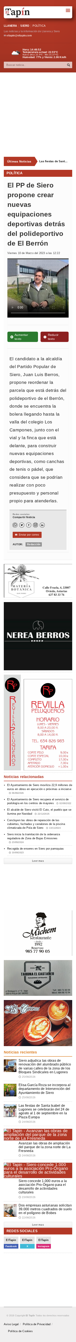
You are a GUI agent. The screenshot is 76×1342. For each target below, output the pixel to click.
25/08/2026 (27, 1076)
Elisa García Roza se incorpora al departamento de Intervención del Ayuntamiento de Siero (45, 1088)
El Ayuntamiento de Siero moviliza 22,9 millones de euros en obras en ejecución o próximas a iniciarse (39, 788)
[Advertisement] (38, 115)
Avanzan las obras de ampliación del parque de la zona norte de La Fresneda (45, 1147)
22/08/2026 (27, 1217)
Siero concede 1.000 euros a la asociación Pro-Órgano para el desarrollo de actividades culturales (43, 1186)
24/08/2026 (27, 1121)
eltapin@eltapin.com (19, 35)
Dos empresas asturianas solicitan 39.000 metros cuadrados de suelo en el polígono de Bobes (45, 1209)
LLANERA (10, 25)
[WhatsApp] (15, 525)
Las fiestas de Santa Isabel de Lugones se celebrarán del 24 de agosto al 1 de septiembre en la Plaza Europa (54, 161)
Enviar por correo (27, 534)
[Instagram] (35, 525)
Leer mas (38, 860)
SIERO (24, 25)
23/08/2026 (27, 1197)
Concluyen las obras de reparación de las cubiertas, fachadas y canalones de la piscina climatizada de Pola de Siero (36, 824)
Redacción (33, 544)
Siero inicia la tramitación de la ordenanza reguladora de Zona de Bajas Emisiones (33, 838)
